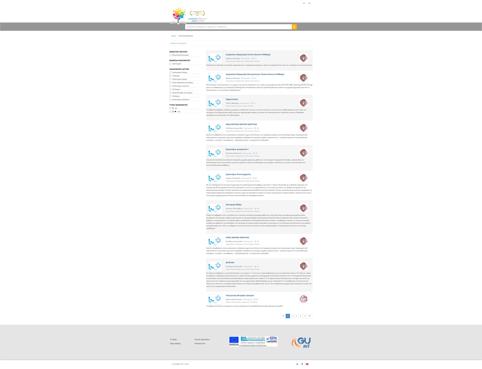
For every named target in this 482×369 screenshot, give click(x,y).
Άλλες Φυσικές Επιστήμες (180, 55)
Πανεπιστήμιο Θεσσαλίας (180, 99)
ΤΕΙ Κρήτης (175, 76)
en (310, 3)
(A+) (178, 111)
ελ (304, 3)
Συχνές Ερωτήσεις (202, 339)
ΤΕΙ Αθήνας (175, 96)
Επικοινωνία (200, 343)
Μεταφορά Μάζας (234, 204)
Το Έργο (173, 339)
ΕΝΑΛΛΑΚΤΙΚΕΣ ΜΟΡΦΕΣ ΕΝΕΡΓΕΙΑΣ (241, 124)
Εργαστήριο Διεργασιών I (237, 149)
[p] (309, 316)
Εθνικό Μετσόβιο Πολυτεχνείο (182, 93)
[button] (294, 26)
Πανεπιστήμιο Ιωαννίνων (180, 86)
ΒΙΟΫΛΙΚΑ (230, 262)
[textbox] (238, 26)
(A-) (176, 108)
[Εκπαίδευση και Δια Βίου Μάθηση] (253, 341)
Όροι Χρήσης (175, 343)
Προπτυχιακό (176, 64)
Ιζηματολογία (232, 99)
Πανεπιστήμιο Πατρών (179, 72)
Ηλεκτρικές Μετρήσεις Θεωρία (240, 295)
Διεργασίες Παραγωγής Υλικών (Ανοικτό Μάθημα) (248, 54)
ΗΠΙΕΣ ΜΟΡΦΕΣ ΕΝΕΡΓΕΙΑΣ (237, 237)
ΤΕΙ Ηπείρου (176, 89)
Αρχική (173, 36)
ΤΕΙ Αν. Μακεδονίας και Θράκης (182, 82)
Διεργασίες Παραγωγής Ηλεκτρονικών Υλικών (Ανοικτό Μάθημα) (255, 74)
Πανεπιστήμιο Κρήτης (179, 79)
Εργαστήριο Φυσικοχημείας (238, 174)
